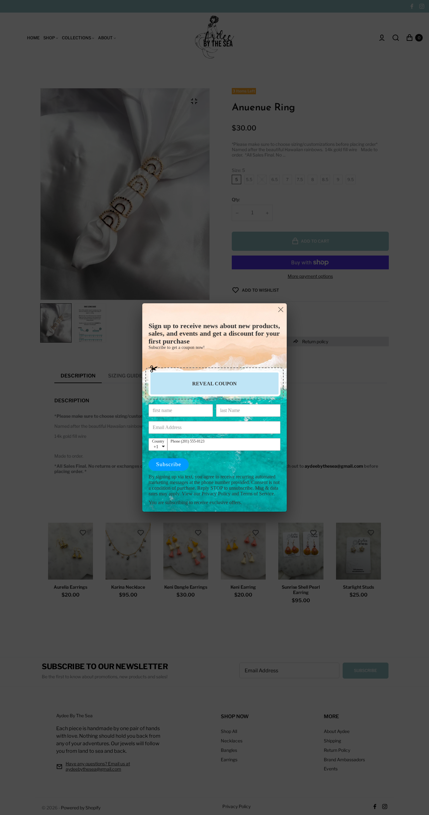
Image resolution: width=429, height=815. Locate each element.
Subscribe (168, 464)
